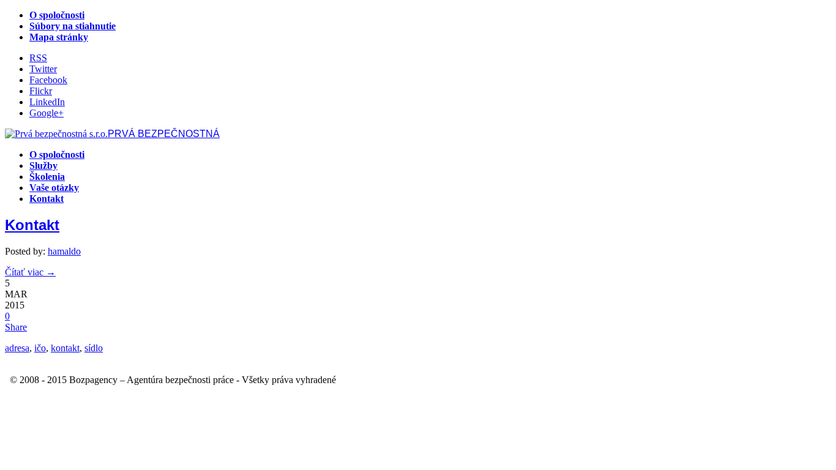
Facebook (48, 80)
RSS (38, 58)
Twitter (43, 69)
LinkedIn (47, 102)
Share (16, 327)
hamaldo (64, 251)
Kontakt (32, 225)
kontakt (65, 348)
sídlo (93, 348)
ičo (40, 348)
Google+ (46, 113)
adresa (17, 348)
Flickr (40, 91)
